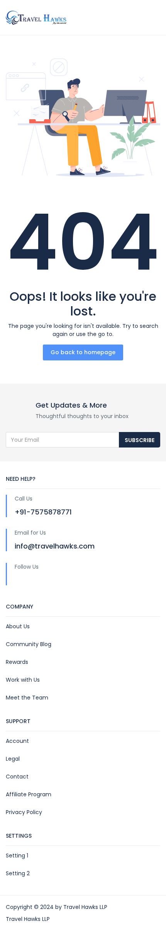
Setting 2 (18, 873)
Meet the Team (27, 697)
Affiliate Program (28, 794)
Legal (13, 759)
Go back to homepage (83, 352)
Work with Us (23, 680)
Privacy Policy (24, 812)
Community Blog (28, 644)
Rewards (17, 662)
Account (17, 741)
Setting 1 (17, 855)
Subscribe (139, 440)
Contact (17, 776)
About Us (18, 626)
